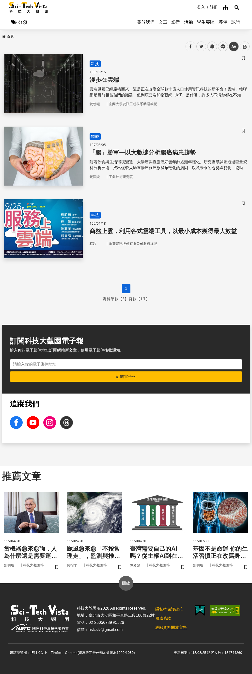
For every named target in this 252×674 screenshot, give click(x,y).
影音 (175, 22)
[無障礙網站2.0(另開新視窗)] (225, 610)
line (221, 46)
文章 (162, 22)
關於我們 (146, 22)
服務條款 (163, 618)
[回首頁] (28, 7)
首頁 (10, 36)
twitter (201, 46)
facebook (190, 46)
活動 (188, 22)
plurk (211, 46)
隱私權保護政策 (169, 609)
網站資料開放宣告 (171, 627)
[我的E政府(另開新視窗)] (200, 610)
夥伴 (223, 22)
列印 (245, 46)
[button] (236, 7)
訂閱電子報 (126, 376)
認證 (235, 22)
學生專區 (206, 22)
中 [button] (234, 46)
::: (193, 7)
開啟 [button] (126, 583)
